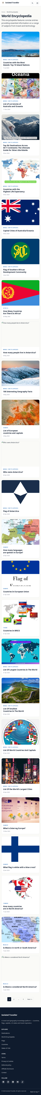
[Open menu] (37, 3)
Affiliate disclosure (8, 1069)
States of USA (6, 1048)
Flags (3, 1041)
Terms (4, 1057)
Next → (29, 999)
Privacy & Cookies (7, 1061)
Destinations (6, 1033)
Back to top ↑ (34, 1092)
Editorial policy (6, 1065)
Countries (5, 1044)
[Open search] (32, 3)
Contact (4, 1072)
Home (3, 12)
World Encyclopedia (8, 1037)
